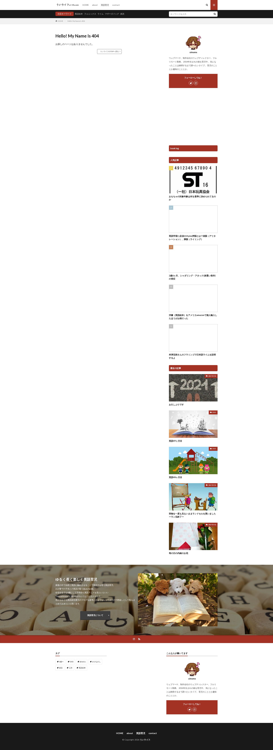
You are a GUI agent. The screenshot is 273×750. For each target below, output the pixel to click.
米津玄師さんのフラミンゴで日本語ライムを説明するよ (192, 356)
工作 (70, 668)
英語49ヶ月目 (175, 441)
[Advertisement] (193, 118)
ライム (101, 14)
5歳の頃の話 (212, 485)
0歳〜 (61, 662)
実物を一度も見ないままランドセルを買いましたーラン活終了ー (192, 515)
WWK (214, 412)
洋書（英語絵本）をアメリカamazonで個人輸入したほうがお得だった (193, 317)
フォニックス (90, 14)
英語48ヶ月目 (175, 477)
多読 (122, 14)
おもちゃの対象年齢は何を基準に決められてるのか (192, 198)
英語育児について (95, 615)
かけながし (96, 662)
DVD (71, 662)
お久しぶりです (176, 404)
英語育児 (105, 5)
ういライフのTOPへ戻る (109, 51)
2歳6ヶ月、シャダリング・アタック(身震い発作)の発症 (192, 277)
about (95, 5)
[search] (215, 14)
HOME (85, 5)
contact (116, 5)
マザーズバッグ (112, 14)
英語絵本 (79, 14)
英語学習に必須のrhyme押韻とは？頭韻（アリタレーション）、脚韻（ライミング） (192, 237)
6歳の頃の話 (212, 376)
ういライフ (145, 739)
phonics (83, 662)
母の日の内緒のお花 (178, 553)
